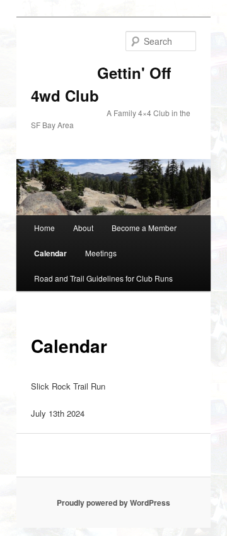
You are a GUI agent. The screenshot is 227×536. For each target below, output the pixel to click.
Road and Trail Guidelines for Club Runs (103, 278)
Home (44, 227)
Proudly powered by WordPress (113, 502)
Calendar (50, 253)
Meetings (101, 252)
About (83, 227)
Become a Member (144, 227)
